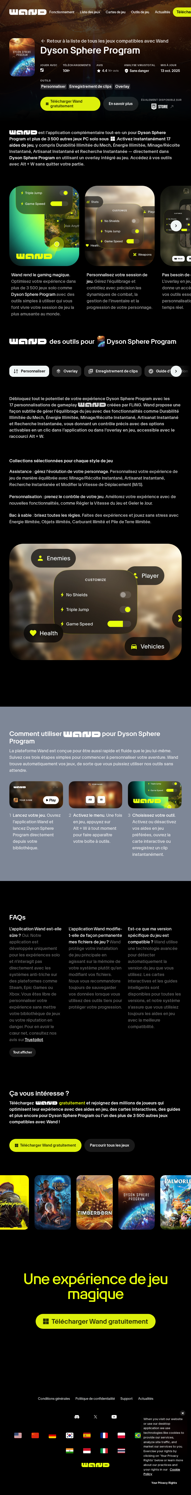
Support (126, 1399)
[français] (104, 1435)
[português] (138, 1435)
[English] (18, 1435)
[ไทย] (121, 1451)
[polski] (121, 1435)
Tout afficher (22, 1052)
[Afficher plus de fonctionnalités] (176, 225)
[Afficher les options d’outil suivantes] (176, 371)
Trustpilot (34, 1039)
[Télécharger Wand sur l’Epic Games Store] (161, 107)
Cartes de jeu (116, 12)
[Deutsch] (52, 1435)
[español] (87, 1435)
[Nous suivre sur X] (95, 1416)
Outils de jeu (140, 12)
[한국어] (69, 1435)
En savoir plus (121, 103)
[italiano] (104, 1451)
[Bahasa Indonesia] (87, 1451)
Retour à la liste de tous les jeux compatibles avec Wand (107, 41)
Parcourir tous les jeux (109, 1145)
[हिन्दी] (69, 1451)
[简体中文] (35, 1435)
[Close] (182, 1413)
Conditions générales (54, 1399)
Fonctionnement (61, 12)
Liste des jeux (90, 12)
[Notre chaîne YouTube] (114, 1416)
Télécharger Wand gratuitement (66, 103)
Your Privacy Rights (164, 1483)
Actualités (162, 12)
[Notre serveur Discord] (76, 1416)
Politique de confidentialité (95, 1399)
